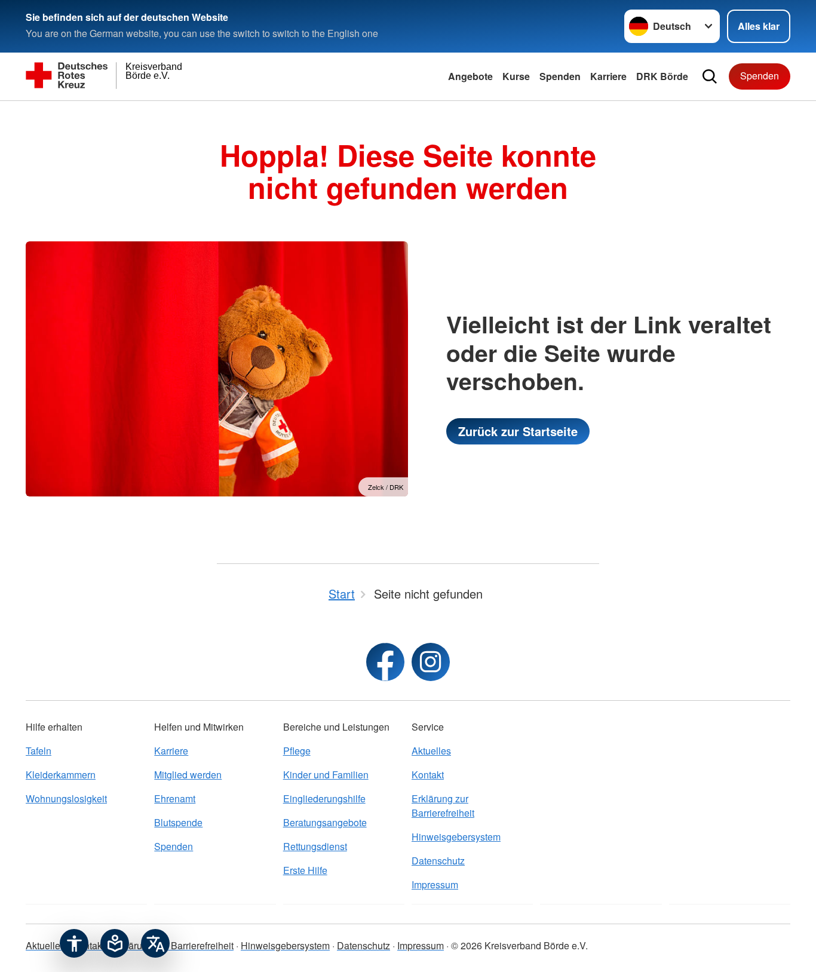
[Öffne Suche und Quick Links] (709, 76)
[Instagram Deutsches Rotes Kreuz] (431, 662)
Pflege (297, 751)
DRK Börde (662, 76)
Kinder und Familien (326, 774)
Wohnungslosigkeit (66, 798)
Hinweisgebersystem (456, 837)
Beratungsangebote (325, 822)
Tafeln (38, 751)
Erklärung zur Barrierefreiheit (443, 806)
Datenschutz (438, 860)
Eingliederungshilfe (324, 798)
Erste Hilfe (305, 870)
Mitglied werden (188, 774)
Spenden (560, 76)
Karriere (608, 76)
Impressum (435, 884)
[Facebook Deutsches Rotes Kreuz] (385, 662)
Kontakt (428, 774)
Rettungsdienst (315, 846)
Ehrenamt (174, 798)
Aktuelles (431, 751)
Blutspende (178, 822)
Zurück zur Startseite (518, 431)
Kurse (516, 76)
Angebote (470, 76)
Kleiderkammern (61, 774)
